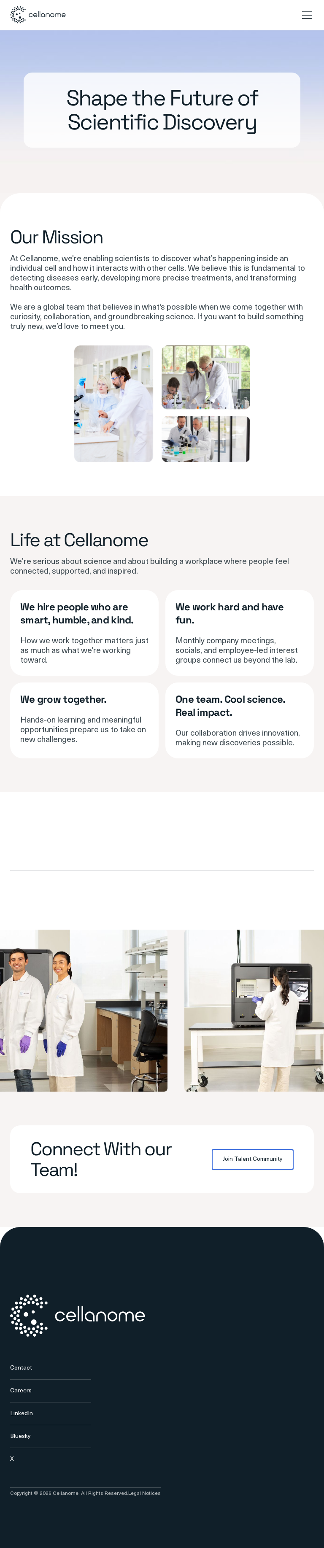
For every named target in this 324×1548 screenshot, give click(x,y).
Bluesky (20, 1436)
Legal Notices (144, 1493)
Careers (21, 1391)
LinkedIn (21, 1413)
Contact (21, 1368)
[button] (305, 15)
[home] (38, 15)
